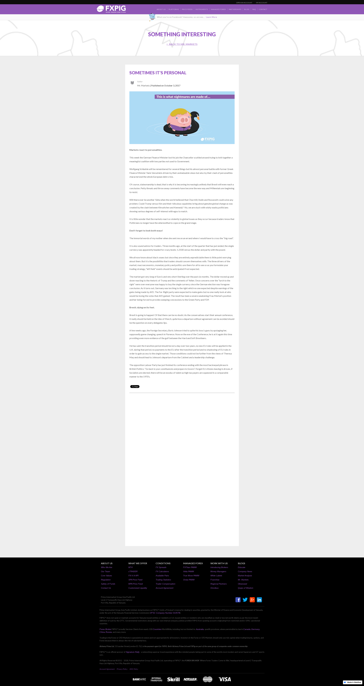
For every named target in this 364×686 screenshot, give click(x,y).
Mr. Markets (243, 580)
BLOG (246, 9)
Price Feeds (187, 9)
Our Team (105, 571)
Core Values (106, 575)
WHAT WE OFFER (137, 563)
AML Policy (134, 669)
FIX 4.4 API (133, 575)
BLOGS (241, 563)
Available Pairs (162, 575)
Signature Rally (132, 652)
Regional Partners (218, 584)
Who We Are (106, 567)
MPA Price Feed (135, 584)
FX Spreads (161, 567)
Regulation (106, 580)
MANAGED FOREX (193, 563)
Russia (109, 632)
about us (161, 9)
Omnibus (214, 588)
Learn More (211, 17)
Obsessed (242, 584)
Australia (200, 629)
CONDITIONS (163, 563)
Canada (246, 629)
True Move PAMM (191, 575)
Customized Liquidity (137, 588)
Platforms (174, 9)
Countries (157, 629)
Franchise (214, 580)
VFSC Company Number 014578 (165, 613)
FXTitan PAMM (190, 567)
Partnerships (235, 9)
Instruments (202, 9)
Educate (241, 567)
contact (263, 9)
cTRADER (132, 571)
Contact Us (106, 588)
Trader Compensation (165, 584)
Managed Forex (218, 9)
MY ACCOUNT (261, 3)
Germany (255, 629)
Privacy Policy (122, 669)
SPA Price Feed (135, 580)
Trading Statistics (163, 580)
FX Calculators (162, 571)
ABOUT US (106, 563)
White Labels (216, 575)
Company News (245, 571)
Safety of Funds (108, 584)
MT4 (130, 567)
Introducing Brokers (219, 567)
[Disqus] (182, 431)
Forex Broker (105, 629)
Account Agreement (164, 588)
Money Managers (218, 571)
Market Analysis (245, 575)
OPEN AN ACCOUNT (244, 3)
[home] (111, 10)
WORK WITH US (219, 563)
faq (254, 9)
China (102, 632)
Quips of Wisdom (245, 588)
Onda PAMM (189, 580)
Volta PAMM (188, 571)
